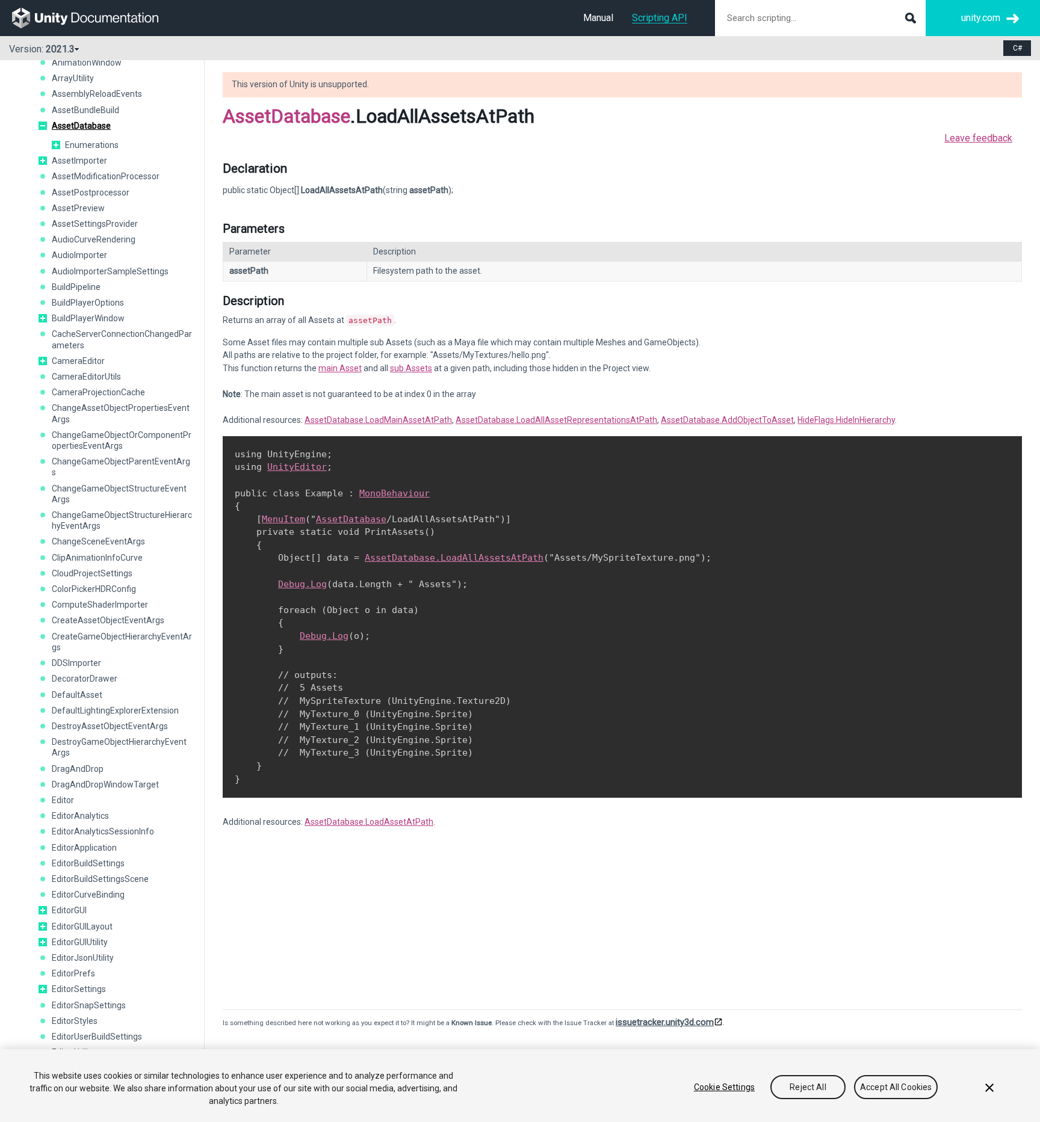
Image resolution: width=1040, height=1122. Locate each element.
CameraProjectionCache (98, 392)
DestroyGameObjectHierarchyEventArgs (119, 747)
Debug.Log (302, 584)
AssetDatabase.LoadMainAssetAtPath (378, 420)
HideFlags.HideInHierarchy (846, 420)
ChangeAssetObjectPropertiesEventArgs (121, 413)
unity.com (980, 17)
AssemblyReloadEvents (97, 94)
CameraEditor (78, 361)
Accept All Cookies (896, 1087)
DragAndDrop (78, 769)
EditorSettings (79, 989)
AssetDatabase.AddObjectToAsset (727, 420)
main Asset (340, 368)
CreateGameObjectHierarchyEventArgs (122, 642)
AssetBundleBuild (85, 110)
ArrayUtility (73, 78)
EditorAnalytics (80, 816)
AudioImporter (79, 255)
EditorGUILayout (82, 926)
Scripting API (659, 17)
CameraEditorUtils (86, 376)
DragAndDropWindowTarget (105, 784)
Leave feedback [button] (978, 138)
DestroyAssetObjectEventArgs (110, 726)
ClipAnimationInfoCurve (97, 558)
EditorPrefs (73, 973)
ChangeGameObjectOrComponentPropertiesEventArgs (121, 440)
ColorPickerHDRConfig (94, 589)
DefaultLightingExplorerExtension (115, 710)
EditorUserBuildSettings (97, 1036)
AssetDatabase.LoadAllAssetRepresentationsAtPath (556, 420)
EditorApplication (84, 847)
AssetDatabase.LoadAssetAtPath (369, 822)
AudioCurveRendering (93, 239)
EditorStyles (75, 1021)
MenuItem (283, 519)
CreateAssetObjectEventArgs (108, 620)
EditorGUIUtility (80, 942)
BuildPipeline (76, 287)
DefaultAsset (77, 695)
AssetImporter (79, 160)
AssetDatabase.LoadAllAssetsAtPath (454, 557)
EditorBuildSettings (88, 863)
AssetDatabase (81, 126)
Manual (598, 17)
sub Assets (411, 368)
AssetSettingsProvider (95, 224)
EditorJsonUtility (83, 958)
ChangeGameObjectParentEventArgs (121, 467)
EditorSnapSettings (89, 1005)
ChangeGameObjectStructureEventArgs (119, 494)
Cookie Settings (724, 1087)
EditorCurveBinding (88, 894)
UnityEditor (297, 466)
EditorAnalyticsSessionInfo (103, 831)
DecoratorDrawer (84, 678)
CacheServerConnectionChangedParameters (122, 339)
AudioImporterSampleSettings (110, 271)
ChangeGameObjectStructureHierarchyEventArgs (122, 520)
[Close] (989, 1087)
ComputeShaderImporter (100, 604)
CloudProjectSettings (92, 573)
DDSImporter (76, 663)
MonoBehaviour (394, 493)
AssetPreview (78, 208)
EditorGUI (69, 910)
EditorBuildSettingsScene (100, 879)
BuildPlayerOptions (88, 302)
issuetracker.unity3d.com (665, 1022)
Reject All (808, 1087)
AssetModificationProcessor (105, 176)
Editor (63, 800)
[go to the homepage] (93, 18)
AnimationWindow (87, 62)
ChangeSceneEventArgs (98, 541)
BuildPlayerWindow (88, 318)
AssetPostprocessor (90, 192)
